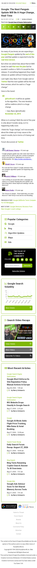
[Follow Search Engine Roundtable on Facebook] (13, 259)
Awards (18, 519)
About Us (18, 523)
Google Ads (11, 481)
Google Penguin (7, 54)
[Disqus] (18, 172)
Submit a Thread (18, 512)
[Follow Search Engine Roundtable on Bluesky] (22, 259)
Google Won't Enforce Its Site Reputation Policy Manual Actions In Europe (18, 382)
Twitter (4, 82)
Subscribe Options (18, 271)
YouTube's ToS (18, 563)
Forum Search (18, 516)
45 (18, 19)
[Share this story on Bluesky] (23, 27)
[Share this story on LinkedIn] (18, 27)
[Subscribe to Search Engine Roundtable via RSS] (30, 259)
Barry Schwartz (28, 19)
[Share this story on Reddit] (13, 27)
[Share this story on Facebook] (3, 27)
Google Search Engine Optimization (20, 22)
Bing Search (11, 460)
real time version (8, 60)
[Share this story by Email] (28, 27)
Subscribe (27, 265)
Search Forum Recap (14, 442)
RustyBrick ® (23, 549)
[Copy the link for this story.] (33, 27)
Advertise (18, 530)
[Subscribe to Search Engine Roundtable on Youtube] (26, 259)
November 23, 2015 (13, 114)
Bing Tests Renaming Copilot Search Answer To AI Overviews (17, 466)
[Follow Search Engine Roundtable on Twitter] (17, 259)
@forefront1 (10, 99)
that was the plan (19, 66)
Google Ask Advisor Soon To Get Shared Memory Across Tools (17, 487)
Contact (18, 534)
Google (9, 418)
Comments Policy (18, 527)
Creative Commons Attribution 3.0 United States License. (18, 558)
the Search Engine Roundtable (19, 541)
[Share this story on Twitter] (8, 27)
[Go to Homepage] (14, 3)
